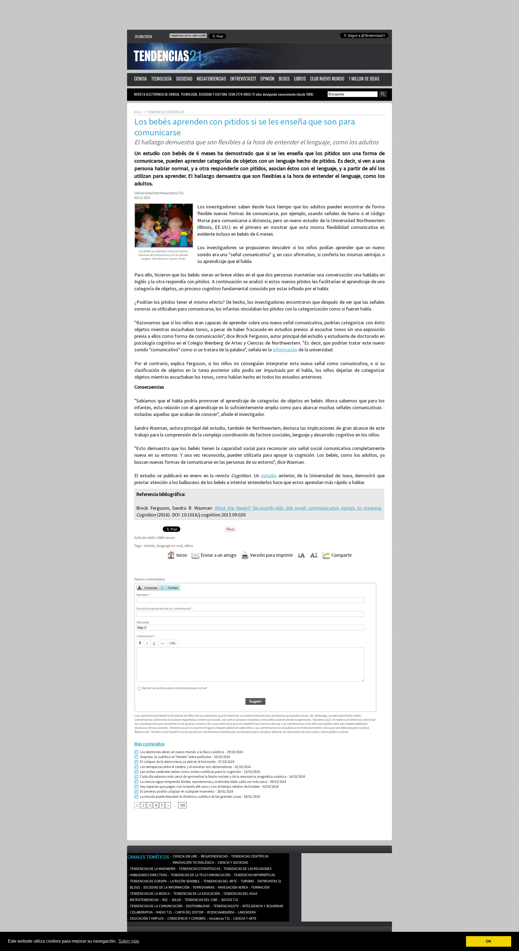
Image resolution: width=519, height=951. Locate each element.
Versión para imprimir (271, 555)
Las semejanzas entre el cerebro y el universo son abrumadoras (185, 767)
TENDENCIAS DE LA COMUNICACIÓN (155, 906)
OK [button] (488, 941)
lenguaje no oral (169, 545)
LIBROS (300, 78)
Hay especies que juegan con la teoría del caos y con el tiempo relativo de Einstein (199, 786)
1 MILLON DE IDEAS (364, 78)
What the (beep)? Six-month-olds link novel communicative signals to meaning (298, 508)
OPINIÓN (267, 78)
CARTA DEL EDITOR (189, 912)
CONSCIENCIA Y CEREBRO (186, 918)
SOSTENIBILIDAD (197, 906)
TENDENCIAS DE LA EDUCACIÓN (196, 893)
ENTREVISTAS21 (243, 78)
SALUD (176, 899)
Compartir (341, 555)
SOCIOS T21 (229, 899)
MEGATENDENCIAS (211, 78)
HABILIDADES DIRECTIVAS (148, 875)
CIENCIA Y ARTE (244, 918)
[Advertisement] (259, 15)
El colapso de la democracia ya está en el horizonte (177, 761)
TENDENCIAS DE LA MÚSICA (149, 893)
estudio (269, 475)
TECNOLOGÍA (161, 78)
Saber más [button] (128, 941)
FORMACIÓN (260, 887)
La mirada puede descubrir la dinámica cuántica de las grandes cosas (190, 796)
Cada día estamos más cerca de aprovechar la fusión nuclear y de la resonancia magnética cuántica (212, 776)
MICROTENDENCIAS (144, 899)
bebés (149, 545)
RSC (164, 899)
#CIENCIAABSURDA (220, 912)
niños (188, 545)
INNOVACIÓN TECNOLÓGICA (193, 862)
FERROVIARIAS (203, 887)
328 (182, 805)
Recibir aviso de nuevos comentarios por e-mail (174, 688)
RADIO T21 (163, 912)
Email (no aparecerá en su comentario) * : (165, 608)
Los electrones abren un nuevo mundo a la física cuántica (181, 752)
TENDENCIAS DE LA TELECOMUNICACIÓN (200, 875)
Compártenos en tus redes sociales (188, 35)
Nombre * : (144, 595)
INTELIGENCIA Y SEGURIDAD (262, 906)
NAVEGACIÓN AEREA (232, 887)
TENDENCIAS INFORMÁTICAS (254, 875)
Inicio (138, 112)
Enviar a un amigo (218, 555)
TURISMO (247, 881)
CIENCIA (140, 78)
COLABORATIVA (141, 912)
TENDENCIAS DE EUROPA (148, 881)
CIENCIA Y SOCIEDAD (232, 862)
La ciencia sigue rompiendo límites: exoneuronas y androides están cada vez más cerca (203, 781)
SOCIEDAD (184, 78)
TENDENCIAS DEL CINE (201, 899)
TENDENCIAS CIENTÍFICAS (165, 112)
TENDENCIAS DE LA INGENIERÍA (152, 868)
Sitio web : (143, 622)
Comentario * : (146, 636)
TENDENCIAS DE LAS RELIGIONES (247, 868)
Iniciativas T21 (219, 918)
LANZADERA (246, 912)
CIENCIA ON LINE (184, 856)
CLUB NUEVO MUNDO (327, 78)
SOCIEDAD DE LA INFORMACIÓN (165, 887)
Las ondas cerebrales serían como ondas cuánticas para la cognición (190, 771)
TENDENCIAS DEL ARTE (219, 881)
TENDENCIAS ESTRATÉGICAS (199, 868)
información (285, 349)
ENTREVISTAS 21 (269, 881)
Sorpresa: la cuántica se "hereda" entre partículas (175, 757)
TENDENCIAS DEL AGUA (239, 893)
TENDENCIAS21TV (225, 906)
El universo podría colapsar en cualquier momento (177, 791)
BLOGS (284, 78)
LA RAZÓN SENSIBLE (184, 881)
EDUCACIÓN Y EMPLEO (146, 918)
